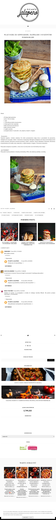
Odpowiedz (7, 255)
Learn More (25, 517)
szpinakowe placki (17, 215)
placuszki (17, 212)
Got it (31, 517)
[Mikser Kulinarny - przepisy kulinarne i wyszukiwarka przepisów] (23, 450)
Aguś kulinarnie (9, 271)
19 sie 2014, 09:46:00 (26, 301)
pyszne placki (6, 215)
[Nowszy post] (1, 335)
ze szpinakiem (39, 215)
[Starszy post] (54, 335)
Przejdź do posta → (9, 496)
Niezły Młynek (8, 290)
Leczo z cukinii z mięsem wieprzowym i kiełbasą (28, 382)
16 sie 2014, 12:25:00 (19, 290)
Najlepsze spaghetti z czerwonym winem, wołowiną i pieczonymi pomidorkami (28, 400)
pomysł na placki (27, 212)
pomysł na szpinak (39, 212)
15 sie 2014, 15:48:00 (20, 271)
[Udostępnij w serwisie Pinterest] (54, 209)
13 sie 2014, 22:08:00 (26, 261)
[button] (28, 26)
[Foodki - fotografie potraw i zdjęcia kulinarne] (32, 450)
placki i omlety (7, 212)
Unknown (7, 251)
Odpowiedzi (9, 258)
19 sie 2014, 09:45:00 (26, 280)
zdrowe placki (29, 215)
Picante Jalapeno (13, 261)
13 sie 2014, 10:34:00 (16, 251)
